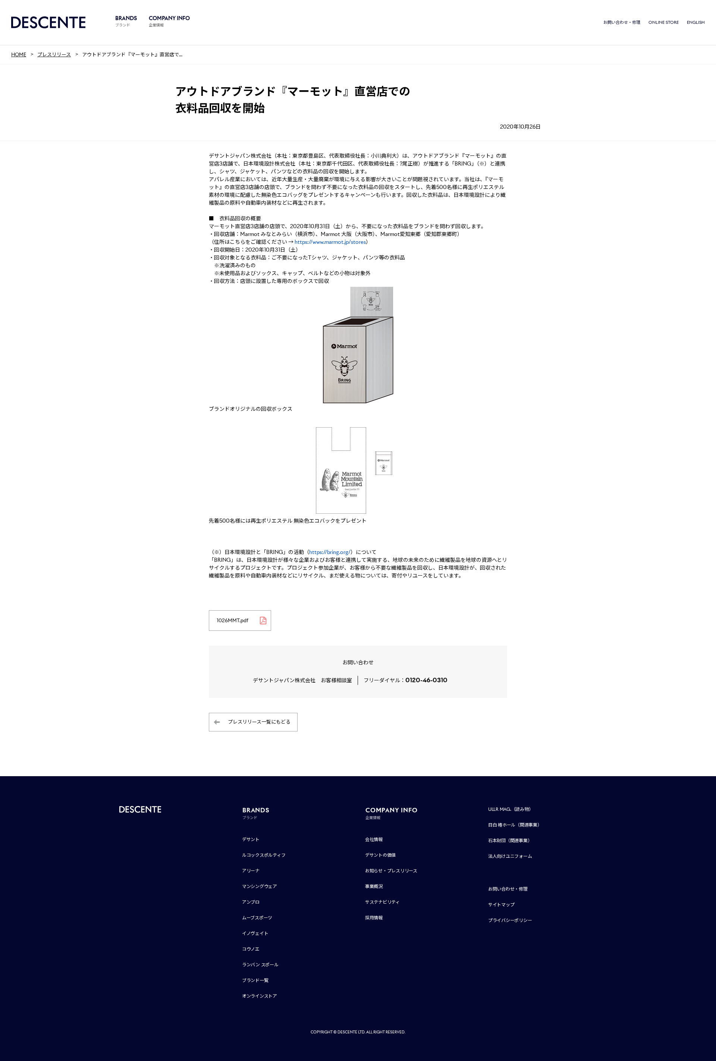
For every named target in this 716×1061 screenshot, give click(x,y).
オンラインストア (259, 996)
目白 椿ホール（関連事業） (515, 825)
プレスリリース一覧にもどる (259, 722)
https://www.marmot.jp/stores (330, 242)
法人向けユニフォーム (510, 856)
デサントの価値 (380, 855)
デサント (251, 839)
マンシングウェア (259, 886)
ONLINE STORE (664, 22)
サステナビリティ (382, 902)
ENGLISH (696, 22)
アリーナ (251, 870)
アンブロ (251, 902)
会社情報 (374, 839)
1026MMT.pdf (232, 620)
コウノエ (251, 949)
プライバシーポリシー (510, 920)
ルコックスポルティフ (264, 855)
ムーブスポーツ (257, 917)
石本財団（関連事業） (510, 840)
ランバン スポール (260, 964)
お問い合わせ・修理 (621, 22)
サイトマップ (501, 904)
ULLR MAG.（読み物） (510, 809)
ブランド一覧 (255, 980)
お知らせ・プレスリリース (391, 870)
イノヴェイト (255, 933)
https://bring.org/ (330, 552)
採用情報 (374, 917)
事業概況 (374, 886)
